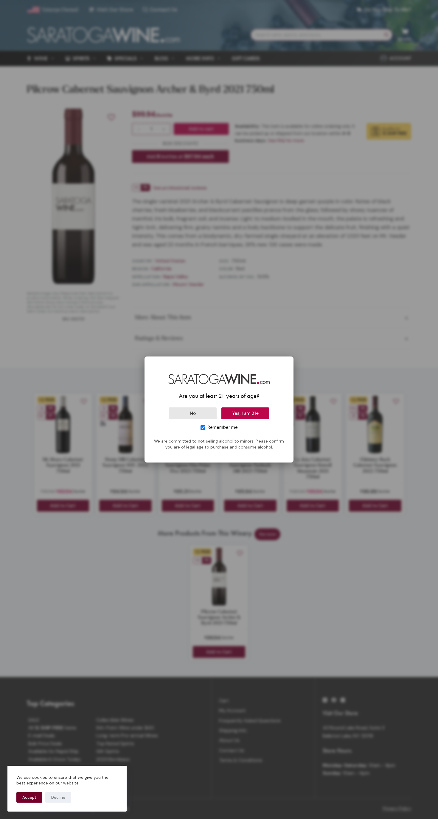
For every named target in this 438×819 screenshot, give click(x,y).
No (193, 413)
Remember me (223, 427)
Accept (29, 797)
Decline (58, 797)
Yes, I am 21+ (245, 413)
